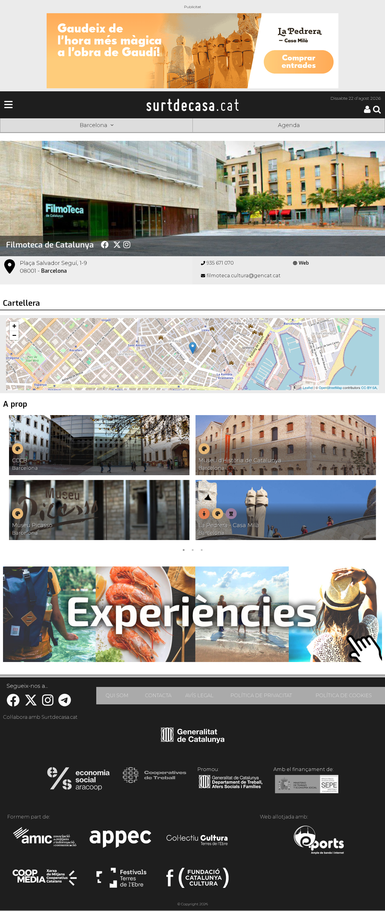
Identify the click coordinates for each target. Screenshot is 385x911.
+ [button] (14, 326)
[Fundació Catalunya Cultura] (197, 880)
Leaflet (308, 387)
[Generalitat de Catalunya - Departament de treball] (230, 788)
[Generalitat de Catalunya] (192, 741)
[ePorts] (318, 841)
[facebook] (13, 703)
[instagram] (48, 703)
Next (372, 484)
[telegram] (64, 703)
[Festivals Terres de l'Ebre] (121, 880)
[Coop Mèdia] (45, 880)
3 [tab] (202, 549)
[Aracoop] (78, 781)
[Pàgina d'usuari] (367, 111)
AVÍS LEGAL (199, 695)
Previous (13, 484)
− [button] (14, 335)
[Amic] (45, 841)
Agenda (289, 125)
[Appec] (121, 841)
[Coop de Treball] (154, 781)
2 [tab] (192, 549)
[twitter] (30, 703)
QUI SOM (117, 695)
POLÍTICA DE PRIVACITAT (261, 695)
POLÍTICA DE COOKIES (344, 695)
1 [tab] (183, 549)
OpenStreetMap (330, 387)
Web (304, 263)
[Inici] (192, 105)
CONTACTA (158, 695)
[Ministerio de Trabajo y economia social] (306, 788)
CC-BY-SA (369, 387)
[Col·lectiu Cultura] (197, 841)
